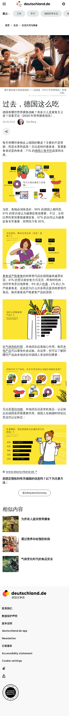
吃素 (45, 284)
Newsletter (9, 638)
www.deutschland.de (20, 471)
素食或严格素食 (13, 276)
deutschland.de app (14, 630)
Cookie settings (12, 660)
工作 (19, 13)
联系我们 (7, 608)
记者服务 (7, 645)
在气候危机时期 (13, 346)
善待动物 (17, 409)
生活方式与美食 (30, 25)
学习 (33, 13)
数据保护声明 (9, 616)
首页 (7, 25)
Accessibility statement (17, 653)
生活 (15, 25)
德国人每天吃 (43, 150)
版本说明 (7, 623)
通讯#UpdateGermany (34, 492)
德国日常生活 (51, 13)
